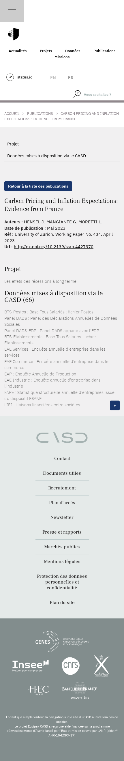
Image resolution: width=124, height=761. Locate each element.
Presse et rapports (62, 532)
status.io (24, 77)
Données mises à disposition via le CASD (46, 155)
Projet (13, 144)
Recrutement (62, 488)
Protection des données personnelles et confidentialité (62, 582)
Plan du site (62, 602)
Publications (104, 51)
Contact (62, 458)
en (53, 77)
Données (72, 51)
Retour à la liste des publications (38, 186)
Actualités (18, 51)
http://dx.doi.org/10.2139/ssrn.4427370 (53, 246)
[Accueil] (13, 34)
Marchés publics (62, 547)
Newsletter (62, 517)
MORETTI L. (90, 222)
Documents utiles (62, 473)
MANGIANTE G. (61, 222)
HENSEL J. (34, 222)
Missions (62, 57)
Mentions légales (62, 561)
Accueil (12, 113)
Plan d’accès (62, 503)
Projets (46, 51)
